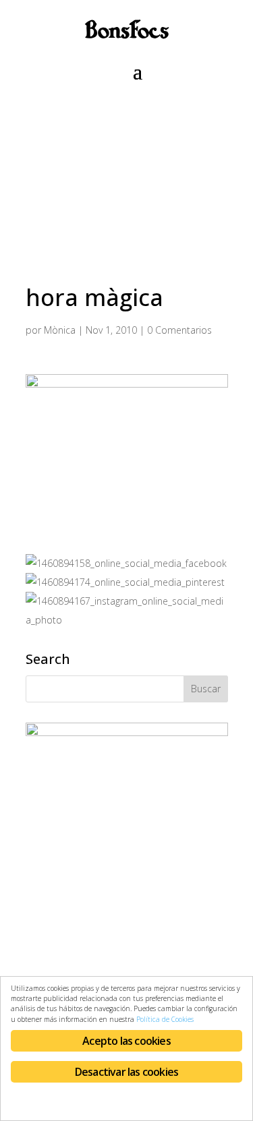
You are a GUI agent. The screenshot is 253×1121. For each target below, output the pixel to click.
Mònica (60, 330)
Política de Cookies (165, 1019)
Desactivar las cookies (126, 1071)
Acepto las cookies (126, 1040)
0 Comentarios (179, 330)
